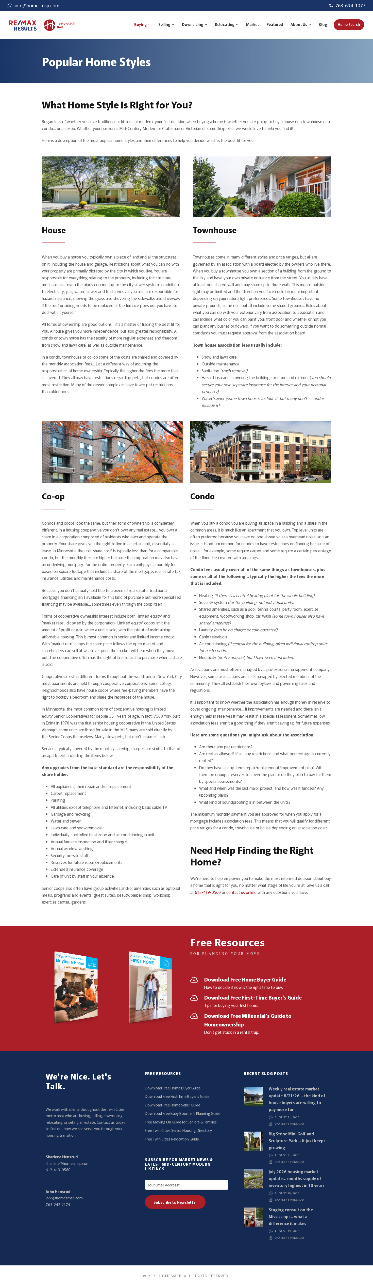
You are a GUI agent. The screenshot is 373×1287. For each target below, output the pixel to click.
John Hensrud (58, 1191)
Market (252, 24)
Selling (164, 24)
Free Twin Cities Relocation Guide (172, 1138)
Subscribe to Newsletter (175, 1202)
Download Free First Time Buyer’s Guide (177, 1096)
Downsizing (193, 24)
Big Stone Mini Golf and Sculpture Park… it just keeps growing (297, 1140)
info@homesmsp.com (37, 5)
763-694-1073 (350, 5)
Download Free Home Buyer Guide (173, 1087)
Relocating (225, 24)
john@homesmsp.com (64, 1197)
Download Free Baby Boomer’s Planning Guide (182, 1113)
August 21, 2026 (287, 1117)
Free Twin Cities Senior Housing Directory (178, 1130)
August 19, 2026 (287, 1231)
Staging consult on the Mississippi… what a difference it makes (291, 1216)
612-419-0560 (208, 892)
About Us (299, 24)
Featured (275, 24)
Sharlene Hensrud (62, 1156)
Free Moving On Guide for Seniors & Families (181, 1121)
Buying (140, 24)
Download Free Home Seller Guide (172, 1104)
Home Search (349, 24)
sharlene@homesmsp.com (68, 1163)
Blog (323, 24)
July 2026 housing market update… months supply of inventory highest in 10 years (297, 1178)
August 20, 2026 (287, 1193)
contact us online (241, 892)
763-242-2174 (58, 1204)
